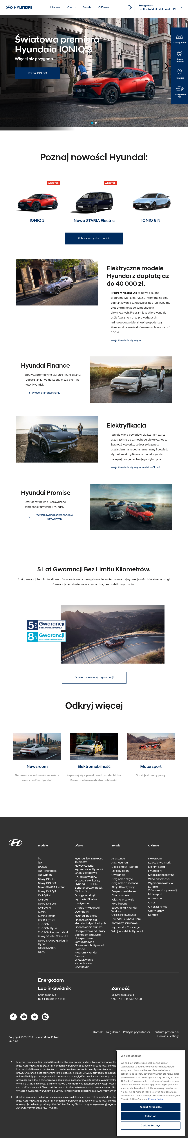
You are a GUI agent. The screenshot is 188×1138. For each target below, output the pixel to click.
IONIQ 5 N (44, 895)
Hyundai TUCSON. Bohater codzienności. (89, 886)
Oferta (71, 7)
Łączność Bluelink (86, 899)
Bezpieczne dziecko (123, 891)
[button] (163, 65)
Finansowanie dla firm (88, 927)
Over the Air (82, 912)
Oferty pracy (156, 911)
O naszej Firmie (157, 907)
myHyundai (82, 903)
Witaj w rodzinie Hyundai (127, 931)
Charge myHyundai (87, 907)
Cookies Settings (168, 1036)
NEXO (41, 952)
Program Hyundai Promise (86, 954)
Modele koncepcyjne (161, 875)
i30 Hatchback (47, 871)
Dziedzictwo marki (159, 862)
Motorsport (155, 894)
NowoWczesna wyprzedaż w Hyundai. (89, 867)
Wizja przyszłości (158, 879)
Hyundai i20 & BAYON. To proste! (89, 860)
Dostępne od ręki (85, 895)
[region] (150, 1093)
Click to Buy (82, 891)
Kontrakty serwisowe (124, 923)
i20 (40, 862)
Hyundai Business (86, 916)
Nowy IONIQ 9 (47, 903)
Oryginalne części (122, 879)
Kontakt (153, 915)
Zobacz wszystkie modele (94, 238)
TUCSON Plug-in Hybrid (53, 932)
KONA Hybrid (46, 920)
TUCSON (43, 924)
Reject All (150, 1116)
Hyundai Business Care (126, 919)
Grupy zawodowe (86, 873)
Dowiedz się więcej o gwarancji (94, 677)
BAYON (42, 867)
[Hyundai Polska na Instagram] (45, 1019)
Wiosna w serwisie (122, 899)
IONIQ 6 (43, 899)
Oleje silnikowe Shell (123, 915)
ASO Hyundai (119, 862)
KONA (42, 912)
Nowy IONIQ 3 (47, 883)
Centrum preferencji (166, 1032)
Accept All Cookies (151, 1107)
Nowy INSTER (46, 879)
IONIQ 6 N (44, 907)
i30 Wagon (45, 875)
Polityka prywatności (136, 1032)
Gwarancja (118, 875)
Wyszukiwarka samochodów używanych (84, 963)
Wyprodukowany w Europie (160, 885)
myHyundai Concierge (125, 927)
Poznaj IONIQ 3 (37, 73)
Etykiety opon (120, 871)
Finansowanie (120, 895)
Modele (55, 7)
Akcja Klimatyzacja (123, 887)
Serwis (87, 7)
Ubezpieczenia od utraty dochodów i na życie (90, 933)
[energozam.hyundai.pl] (18, 2)
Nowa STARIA (46, 948)
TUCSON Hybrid (48, 928)
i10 (39, 858)
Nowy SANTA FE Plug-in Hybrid (53, 942)
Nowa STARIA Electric (51, 887)
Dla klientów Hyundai (124, 867)
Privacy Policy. (156, 1099)
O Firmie (103, 7)
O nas (152, 902)
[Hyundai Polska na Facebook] (14, 1019)
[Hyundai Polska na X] (35, 1019)
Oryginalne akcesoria (124, 883)
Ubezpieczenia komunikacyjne (84, 940)
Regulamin (113, 1032)
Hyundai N (155, 871)
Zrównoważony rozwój (162, 890)
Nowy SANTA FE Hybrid (53, 936)
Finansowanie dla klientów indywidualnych (90, 921)
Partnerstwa (155, 898)
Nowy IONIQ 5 (47, 891)
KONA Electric (46, 916)
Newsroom (155, 858)
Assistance (118, 858)
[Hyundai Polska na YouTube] (24, 1019)
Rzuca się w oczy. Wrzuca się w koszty (87, 878)
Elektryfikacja (156, 867)
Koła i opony (119, 903)
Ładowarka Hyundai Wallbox (124, 909)
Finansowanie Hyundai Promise (89, 947)
